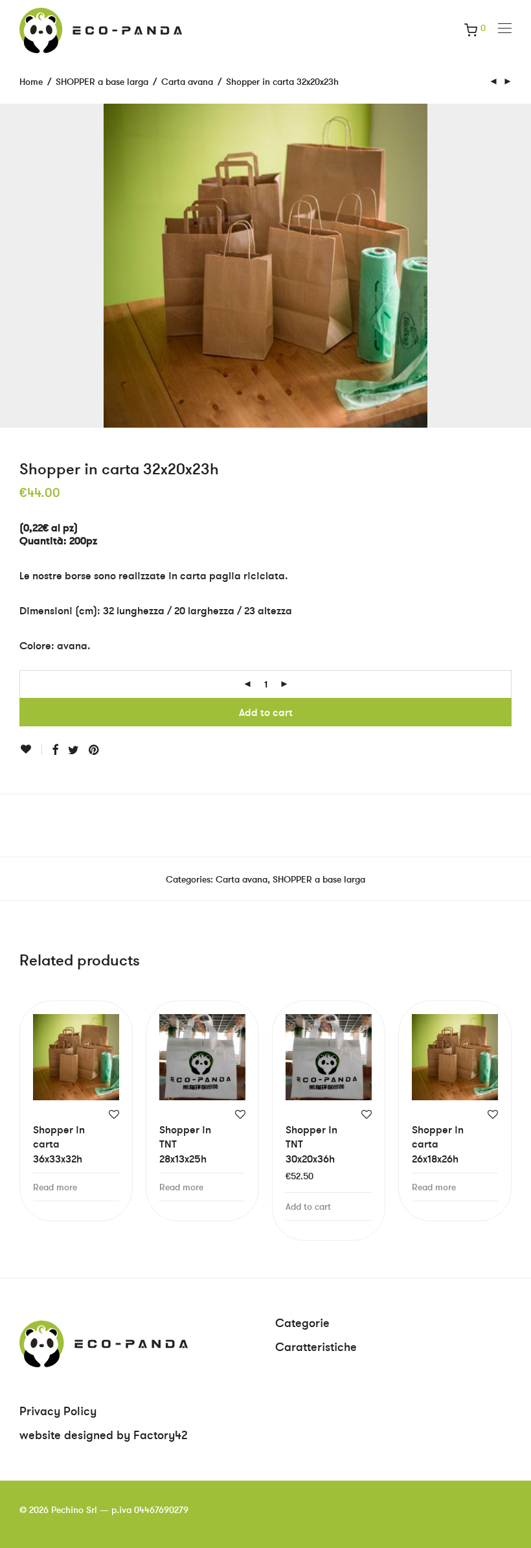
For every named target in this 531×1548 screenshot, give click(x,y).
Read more (55, 1187)
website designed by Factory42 (103, 1434)
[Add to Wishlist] (30, 749)
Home (31, 81)
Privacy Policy (57, 1411)
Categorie (302, 1322)
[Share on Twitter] (73, 750)
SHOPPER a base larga (102, 81)
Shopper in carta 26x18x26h (438, 1144)
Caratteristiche (316, 1346)
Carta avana (187, 81)
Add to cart (266, 712)
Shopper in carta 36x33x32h (59, 1144)
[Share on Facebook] (55, 750)
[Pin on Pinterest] (94, 750)
